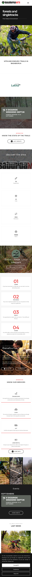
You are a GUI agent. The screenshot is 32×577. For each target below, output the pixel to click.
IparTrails (7, 398)
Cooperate (21, 368)
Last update (17, 141)
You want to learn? (16, 267)
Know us (8, 368)
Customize (16, 569)
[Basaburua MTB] (12, 2)
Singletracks (10, 163)
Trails (24, 163)
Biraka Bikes (17, 446)
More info (17, 451)
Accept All (16, 565)
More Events (16, 512)
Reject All (16, 573)
